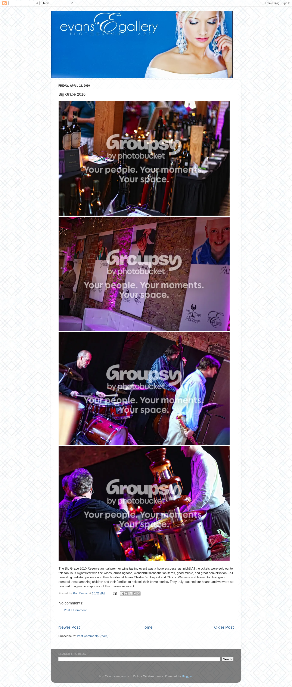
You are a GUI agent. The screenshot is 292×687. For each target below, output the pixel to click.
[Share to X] (130, 593)
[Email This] (122, 593)
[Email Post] (114, 593)
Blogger (187, 676)
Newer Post (69, 627)
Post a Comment (75, 610)
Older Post (224, 627)
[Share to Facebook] (134, 593)
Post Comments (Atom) (93, 636)
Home (147, 627)
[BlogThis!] (126, 593)
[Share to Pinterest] (138, 593)
